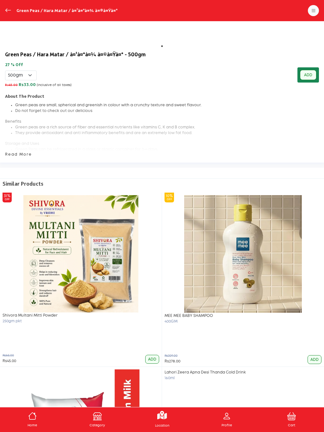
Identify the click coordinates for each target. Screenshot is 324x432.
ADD (308, 75)
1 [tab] (162, 46)
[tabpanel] (162, 33)
